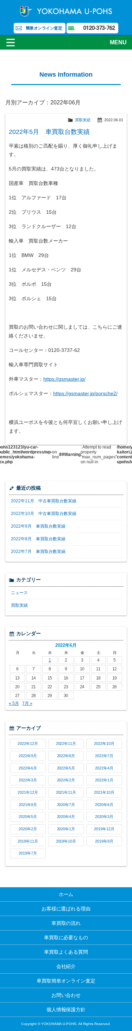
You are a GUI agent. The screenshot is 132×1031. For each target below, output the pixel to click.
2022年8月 (66, 756)
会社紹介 (66, 966)
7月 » (27, 703)
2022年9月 (28, 756)
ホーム (66, 894)
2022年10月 (104, 743)
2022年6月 (28, 768)
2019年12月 (104, 829)
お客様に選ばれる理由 (66, 908)
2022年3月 (28, 780)
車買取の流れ (66, 923)
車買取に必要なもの (66, 937)
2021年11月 (66, 792)
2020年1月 (66, 829)
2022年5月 (66, 768)
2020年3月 (104, 816)
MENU (118, 42)
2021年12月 (28, 792)
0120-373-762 (99, 28)
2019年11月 (28, 841)
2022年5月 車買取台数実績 (49, 131)
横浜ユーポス (66, 10)
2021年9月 (28, 805)
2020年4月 (66, 816)
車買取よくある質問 (66, 952)
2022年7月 (104, 756)
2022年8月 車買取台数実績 (38, 538)
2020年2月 (28, 829)
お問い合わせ (66, 995)
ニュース (19, 592)
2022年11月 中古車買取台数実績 (43, 500)
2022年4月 (104, 768)
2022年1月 (104, 780)
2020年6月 (104, 805)
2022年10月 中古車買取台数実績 (43, 513)
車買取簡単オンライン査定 (66, 981)
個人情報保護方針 (66, 1009)
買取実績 (82, 120)
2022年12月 (28, 743)
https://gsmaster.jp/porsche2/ (85, 393)
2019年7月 (28, 853)
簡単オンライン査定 (44, 28)
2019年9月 (104, 841)
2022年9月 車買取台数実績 (38, 526)
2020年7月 (66, 805)
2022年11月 (66, 743)
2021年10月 (104, 792)
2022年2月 (66, 780)
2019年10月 (66, 841)
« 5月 (14, 703)
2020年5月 (28, 816)
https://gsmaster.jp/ (64, 379)
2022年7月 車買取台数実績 (38, 551)
